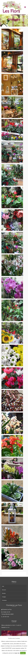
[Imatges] (13, 23)
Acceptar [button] (23, 653)
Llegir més (17, 653)
